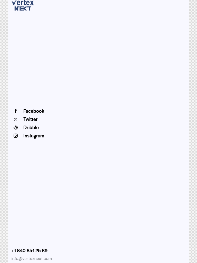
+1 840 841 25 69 (29, 250)
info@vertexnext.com (32, 258)
